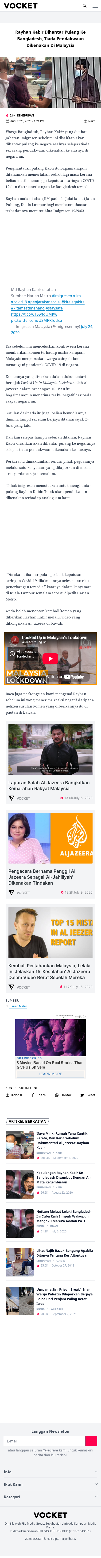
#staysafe (54, 308)
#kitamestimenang (28, 308)
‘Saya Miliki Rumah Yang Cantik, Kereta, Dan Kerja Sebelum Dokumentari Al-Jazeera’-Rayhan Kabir (62, 1140)
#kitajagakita (73, 301)
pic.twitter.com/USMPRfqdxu (36, 320)
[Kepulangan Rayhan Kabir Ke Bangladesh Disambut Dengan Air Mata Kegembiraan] (20, 1184)
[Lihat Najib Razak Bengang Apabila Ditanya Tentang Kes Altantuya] (20, 1262)
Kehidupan (25, 115)
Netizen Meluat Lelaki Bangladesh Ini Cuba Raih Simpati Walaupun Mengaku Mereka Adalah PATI (63, 1216)
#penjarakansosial (44, 301)
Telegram (50, 1450)
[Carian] (84, 5)
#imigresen (62, 295)
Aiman (54, 1226)
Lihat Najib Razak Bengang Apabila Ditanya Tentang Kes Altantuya (64, 1253)
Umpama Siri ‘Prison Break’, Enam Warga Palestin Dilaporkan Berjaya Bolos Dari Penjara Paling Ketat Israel (64, 1296)
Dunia (40, 1226)
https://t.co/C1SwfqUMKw (34, 314)
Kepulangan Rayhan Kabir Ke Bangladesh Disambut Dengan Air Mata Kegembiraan (63, 1177)
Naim (91, 121)
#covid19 (19, 301)
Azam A (60, 1261)
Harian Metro (18, 1006)
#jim (77, 295)
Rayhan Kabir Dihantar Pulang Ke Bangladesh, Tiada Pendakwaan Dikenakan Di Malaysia (50, 38)
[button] (95, 5)
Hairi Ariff (56, 1309)
